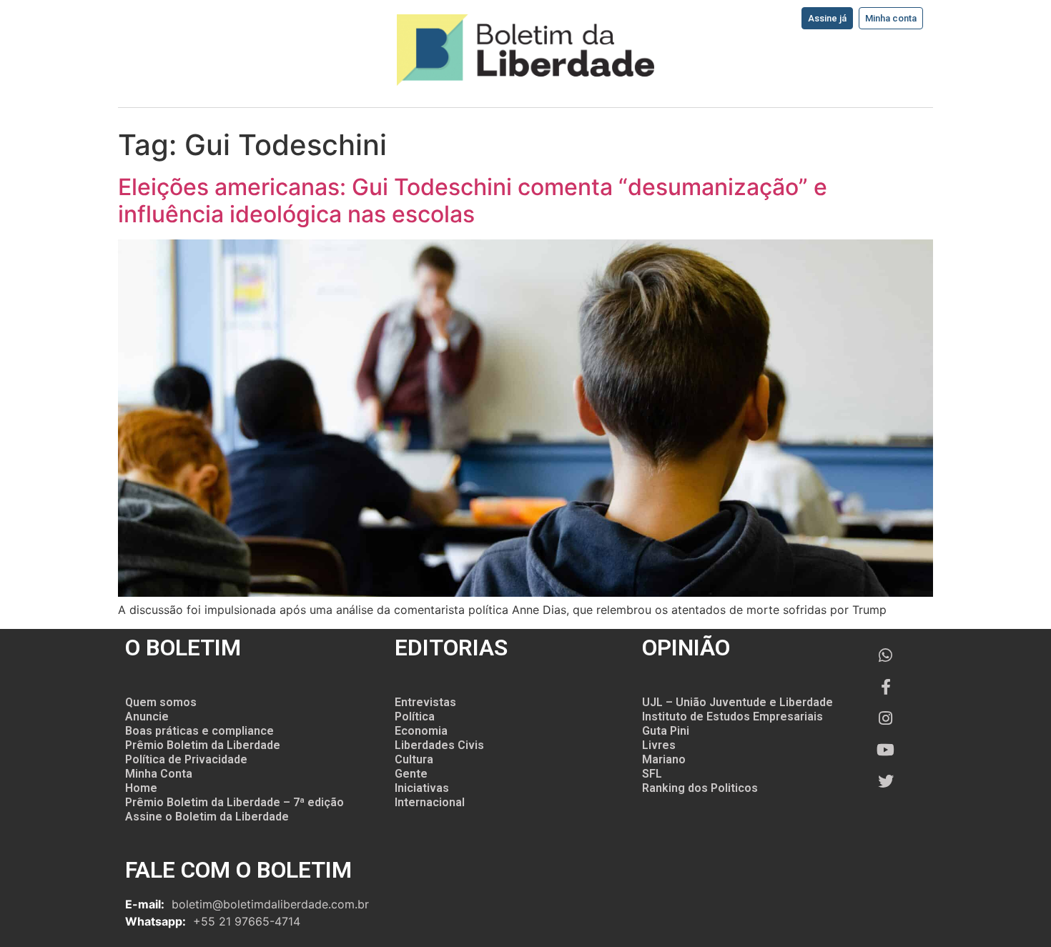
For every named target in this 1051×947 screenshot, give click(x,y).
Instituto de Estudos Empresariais (732, 716)
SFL (652, 773)
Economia (421, 731)
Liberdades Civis (439, 745)
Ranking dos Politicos (700, 788)
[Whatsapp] (886, 655)
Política (415, 716)
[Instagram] (886, 718)
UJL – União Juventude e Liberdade (737, 702)
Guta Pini (665, 731)
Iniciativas (422, 788)
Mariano (664, 759)
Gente (411, 773)
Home (141, 788)
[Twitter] (886, 781)
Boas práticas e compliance (199, 731)
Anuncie (147, 716)
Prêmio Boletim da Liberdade (202, 745)
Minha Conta (158, 773)
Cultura (414, 759)
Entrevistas (425, 702)
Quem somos (161, 702)
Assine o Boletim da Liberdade (207, 816)
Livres (659, 745)
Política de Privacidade (186, 759)
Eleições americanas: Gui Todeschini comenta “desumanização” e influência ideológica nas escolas (472, 200)
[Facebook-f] (886, 687)
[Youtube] (886, 749)
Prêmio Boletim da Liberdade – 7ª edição (234, 802)
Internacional (430, 802)
